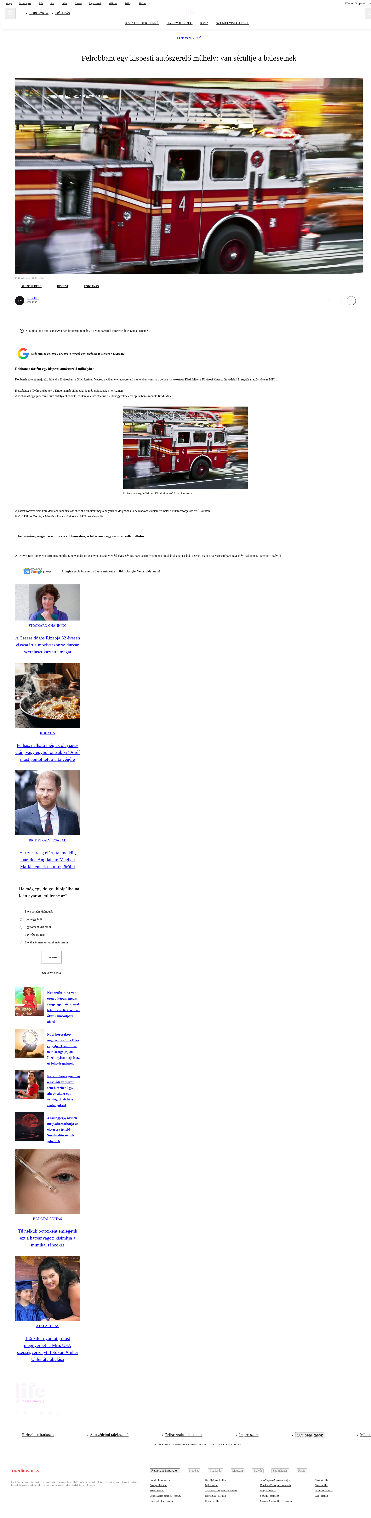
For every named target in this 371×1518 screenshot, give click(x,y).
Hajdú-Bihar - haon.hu (215, 1495)
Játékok (142, 3)
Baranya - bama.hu (158, 1485)
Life (41, 3)
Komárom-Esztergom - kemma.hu (275, 1485)
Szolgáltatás (280, 1470)
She (52, 3)
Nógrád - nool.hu (268, 1490)
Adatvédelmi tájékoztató (109, 1434)
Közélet (194, 1470)
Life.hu (33, 298)
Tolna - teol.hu (321, 1480)
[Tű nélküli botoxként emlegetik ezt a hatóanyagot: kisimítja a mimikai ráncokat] (47, 1181)
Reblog (128, 3)
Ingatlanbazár (95, 3)
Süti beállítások (310, 1435)
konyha (47, 733)
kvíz (204, 23)
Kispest (62, 286)
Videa (64, 3)
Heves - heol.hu (212, 1501)
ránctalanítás (47, 1219)
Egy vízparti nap (35, 934)
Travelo (78, 3)
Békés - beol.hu (157, 1490)
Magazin (237, 1470)
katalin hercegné (142, 23)
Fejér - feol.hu (211, 1485)
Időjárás (62, 13)
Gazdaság (215, 1470)
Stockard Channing (47, 625)
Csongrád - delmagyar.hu (161, 1501)
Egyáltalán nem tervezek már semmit (47, 942)
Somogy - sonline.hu (269, 1495)
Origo (9, 3)
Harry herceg (180, 23)
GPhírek (113, 3)
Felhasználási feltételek (183, 1434)
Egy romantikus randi (38, 927)
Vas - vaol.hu (321, 1485)
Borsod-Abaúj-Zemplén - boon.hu (165, 1495)
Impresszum (249, 1434)
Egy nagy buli (33, 919)
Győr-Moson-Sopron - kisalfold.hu (221, 1490)
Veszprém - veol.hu (324, 1490)
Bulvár (258, 1470)
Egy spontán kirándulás (39, 911)
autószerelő (188, 38)
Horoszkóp (39, 13)
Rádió (301, 1470)
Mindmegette (25, 3)
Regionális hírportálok (164, 1470)
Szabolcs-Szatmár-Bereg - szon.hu (276, 1501)
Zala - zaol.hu (321, 1495)
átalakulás (47, 1326)
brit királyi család (47, 840)
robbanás (91, 286)
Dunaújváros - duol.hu (215, 1480)
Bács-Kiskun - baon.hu (160, 1480)
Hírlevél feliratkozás (38, 1434)
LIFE (120, 571)
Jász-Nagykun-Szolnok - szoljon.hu (276, 1480)
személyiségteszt (232, 23)
